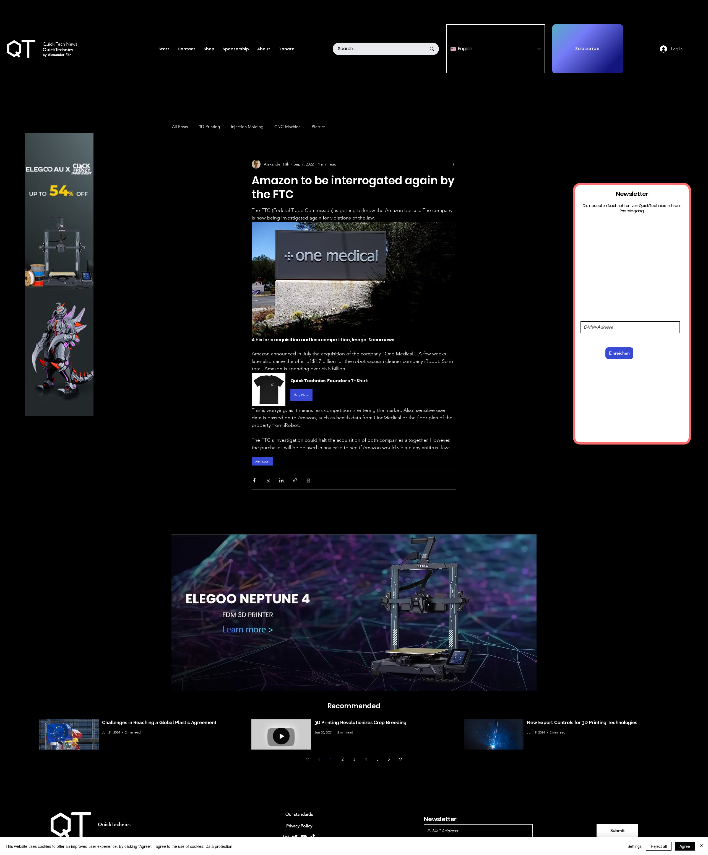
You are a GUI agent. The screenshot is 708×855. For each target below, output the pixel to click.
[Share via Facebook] (254, 480)
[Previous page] (319, 759)
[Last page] (400, 759)
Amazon (262, 461)
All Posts (180, 126)
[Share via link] (295, 480)
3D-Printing (209, 126)
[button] (354, 390)
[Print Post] (308, 480)
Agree (685, 846)
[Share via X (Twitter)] (267, 480)
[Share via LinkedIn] (281, 480)
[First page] (308, 759)
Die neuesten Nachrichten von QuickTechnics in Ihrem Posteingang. (632, 208)
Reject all (659, 846)
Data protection (218, 846)
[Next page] (389, 759)
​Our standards (299, 814)
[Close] (701, 846)
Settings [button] (635, 846)
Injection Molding (247, 126)
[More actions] (453, 164)
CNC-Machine (287, 126)
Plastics (318, 126)
